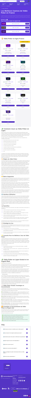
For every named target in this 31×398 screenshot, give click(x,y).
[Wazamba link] (8, 45)
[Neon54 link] (23, 45)
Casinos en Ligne (4, 4)
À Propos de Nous (26, 4)
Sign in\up (22, 1)
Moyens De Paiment (11, 4)
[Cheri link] (8, 95)
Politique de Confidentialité (14, 378)
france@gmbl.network (21, 377)
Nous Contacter (15, 381)
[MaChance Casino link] (23, 78)
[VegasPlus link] (8, 78)
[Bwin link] (23, 95)
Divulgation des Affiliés (15, 382)
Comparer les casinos (24, 41)
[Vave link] (23, 62)
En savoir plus (6, 368)
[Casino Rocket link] (8, 62)
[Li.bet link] (8, 112)
